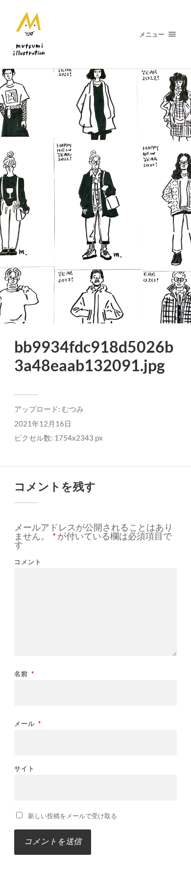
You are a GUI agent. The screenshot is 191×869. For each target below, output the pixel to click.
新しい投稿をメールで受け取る (72, 816)
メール (27, 724)
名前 (24, 674)
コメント (28, 562)
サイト (24, 768)
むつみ (73, 408)
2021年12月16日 (43, 423)
